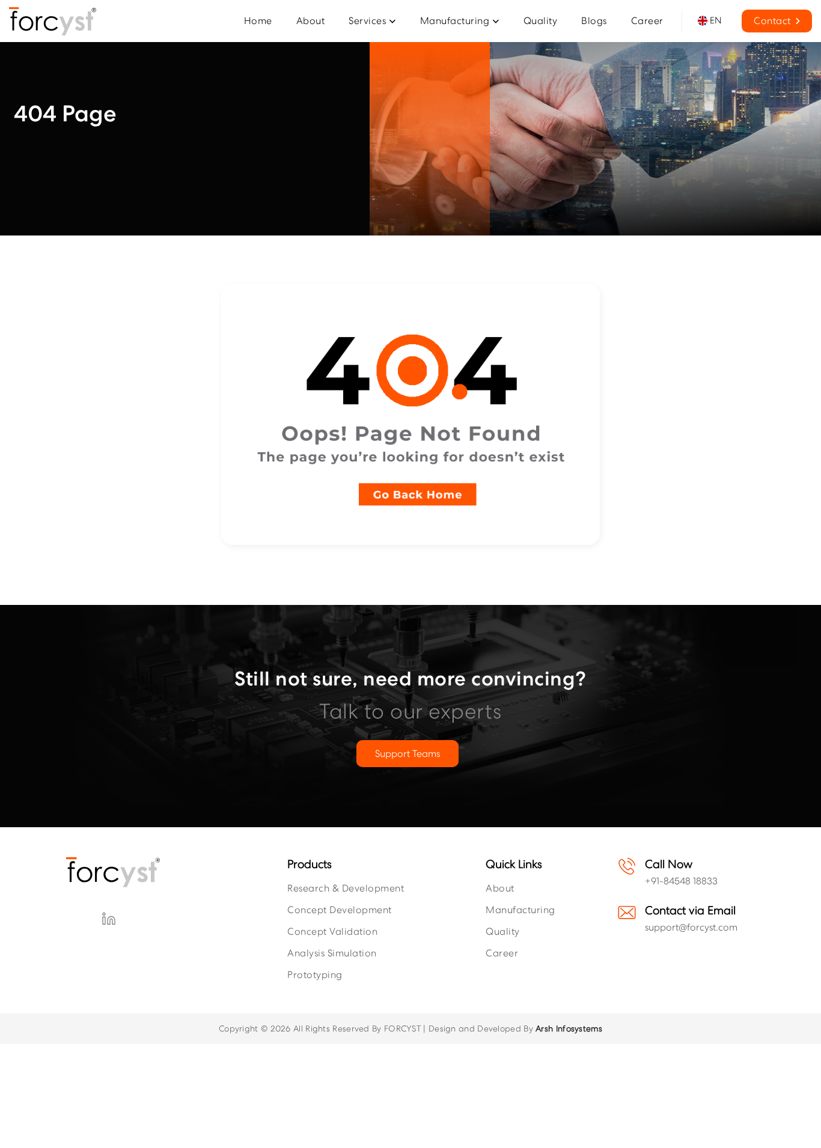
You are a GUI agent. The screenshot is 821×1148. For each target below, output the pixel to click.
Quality (503, 931)
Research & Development (345, 888)
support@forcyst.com (691, 927)
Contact (772, 20)
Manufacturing (520, 910)
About (500, 888)
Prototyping (315, 974)
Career (502, 953)
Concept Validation (332, 931)
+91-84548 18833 (681, 881)
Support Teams (407, 753)
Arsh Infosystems (569, 1028)
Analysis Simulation (332, 953)
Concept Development (339, 910)
